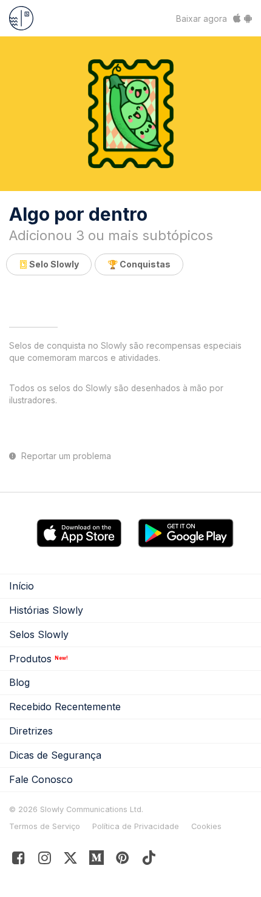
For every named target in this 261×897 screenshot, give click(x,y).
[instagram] (44, 860)
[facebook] (18, 860)
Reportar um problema (65, 456)
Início (21, 586)
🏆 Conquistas (139, 264)
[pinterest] (96, 860)
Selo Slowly (53, 264)
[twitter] (70, 860)
